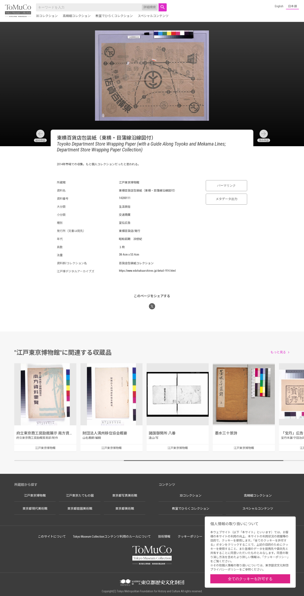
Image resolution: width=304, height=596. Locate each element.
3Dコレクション (47, 16)
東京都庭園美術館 (79, 508)
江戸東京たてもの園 (80, 495)
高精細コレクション (77, 16)
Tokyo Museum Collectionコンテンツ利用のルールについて (112, 536)
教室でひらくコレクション (114, 16)
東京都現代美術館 (35, 508)
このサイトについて (52, 536)
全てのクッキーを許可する (250, 579)
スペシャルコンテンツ (153, 16)
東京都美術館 (124, 508)
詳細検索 (150, 7)
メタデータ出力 (226, 199)
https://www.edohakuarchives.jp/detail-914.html (147, 270)
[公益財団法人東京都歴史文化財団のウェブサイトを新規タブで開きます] (152, 583)
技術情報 (164, 536)
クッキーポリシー (190, 536)
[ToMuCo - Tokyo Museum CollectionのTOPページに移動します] (18, 11)
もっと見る (278, 352)
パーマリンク (226, 185)
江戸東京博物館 (35, 495)
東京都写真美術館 (124, 495)
